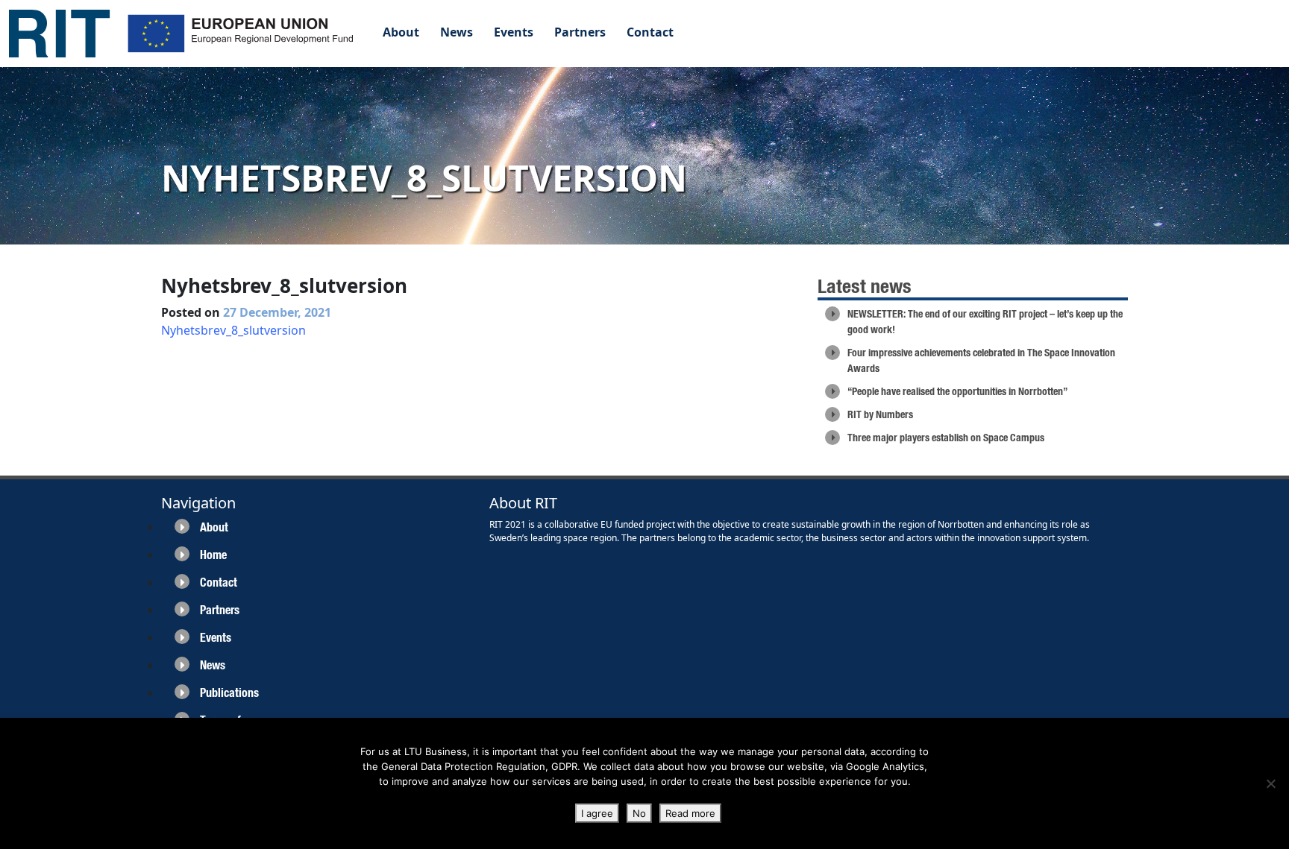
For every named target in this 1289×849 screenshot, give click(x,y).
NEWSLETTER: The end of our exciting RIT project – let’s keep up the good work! (985, 321)
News (456, 32)
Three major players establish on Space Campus (945, 438)
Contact (650, 32)
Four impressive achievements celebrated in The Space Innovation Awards (981, 360)
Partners (580, 32)
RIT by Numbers (880, 414)
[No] (1270, 783)
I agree (597, 813)
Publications (229, 693)
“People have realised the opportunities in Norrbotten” (957, 391)
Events (513, 32)
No (639, 813)
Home (213, 555)
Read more (690, 813)
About (401, 32)
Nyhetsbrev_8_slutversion (233, 330)
